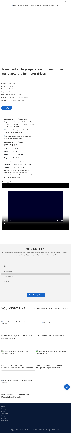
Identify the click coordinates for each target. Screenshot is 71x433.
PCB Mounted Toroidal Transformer (50, 336)
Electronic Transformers (40, 308)
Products (66, 308)
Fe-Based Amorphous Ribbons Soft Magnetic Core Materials (15, 396)
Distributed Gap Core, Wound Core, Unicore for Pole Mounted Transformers (17, 366)
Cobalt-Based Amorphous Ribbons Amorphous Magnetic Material (49, 366)
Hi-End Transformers (55, 308)
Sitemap (47, 430)
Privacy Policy (56, 430)
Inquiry (7, 108)
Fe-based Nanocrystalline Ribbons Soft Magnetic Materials (16, 337)
